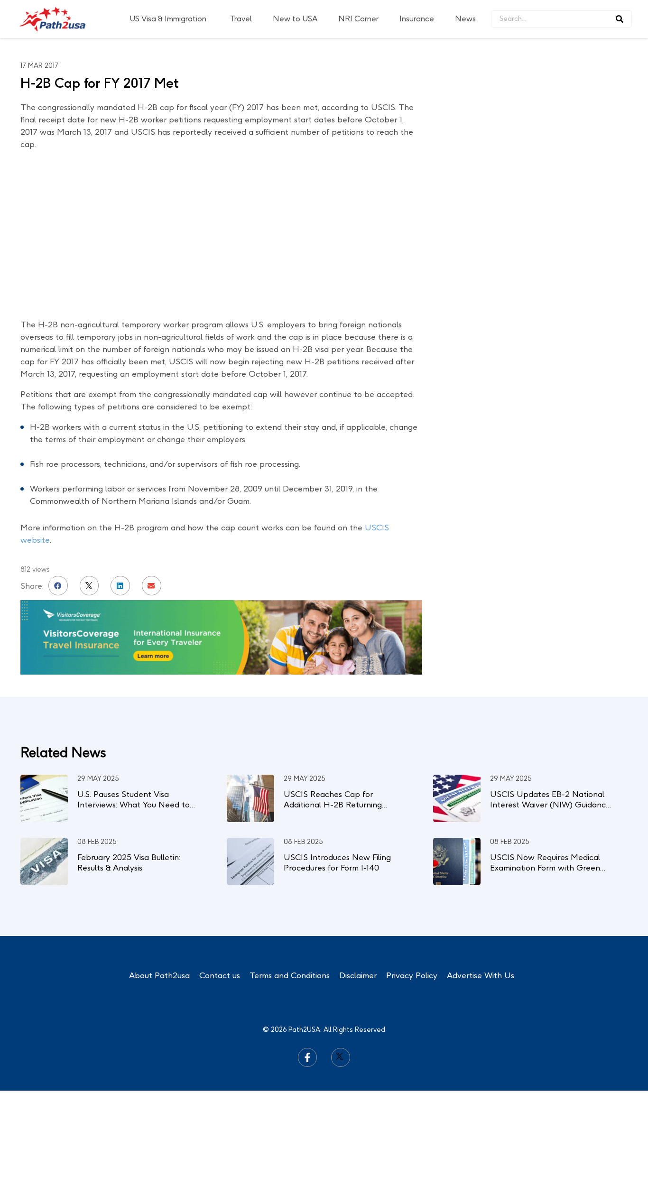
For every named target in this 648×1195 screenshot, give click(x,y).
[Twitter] (340, 1057)
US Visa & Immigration (168, 18)
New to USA (295, 18)
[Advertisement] (556, 171)
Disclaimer (358, 975)
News (465, 18)
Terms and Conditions (290, 975)
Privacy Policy (411, 975)
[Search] (619, 19)
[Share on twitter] (89, 585)
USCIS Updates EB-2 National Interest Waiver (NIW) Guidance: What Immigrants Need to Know (551, 804)
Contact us (219, 975)
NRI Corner (358, 18)
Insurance (416, 18)
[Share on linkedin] (120, 585)
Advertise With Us (480, 975)
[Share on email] (151, 585)
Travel (241, 18)
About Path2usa (159, 975)
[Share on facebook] (58, 585)
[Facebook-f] (307, 1057)
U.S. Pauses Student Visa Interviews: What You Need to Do (133, 804)
